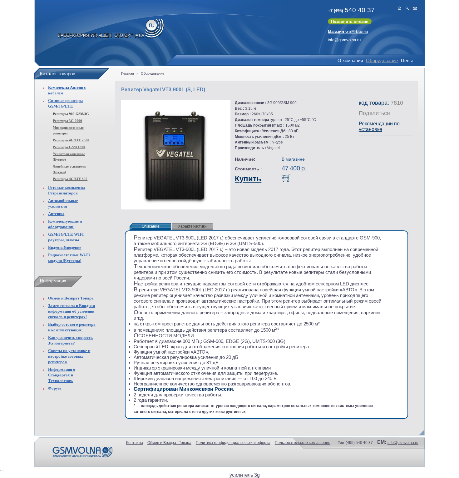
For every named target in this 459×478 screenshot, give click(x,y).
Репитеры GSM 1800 (69, 147)
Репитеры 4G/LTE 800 (70, 179)
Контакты (134, 442)
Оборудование (382, 60)
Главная (127, 73)
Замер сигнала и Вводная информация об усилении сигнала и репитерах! (71, 311)
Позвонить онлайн (349, 21)
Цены (407, 60)
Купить (248, 178)
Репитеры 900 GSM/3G (71, 114)
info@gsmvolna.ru (344, 40)
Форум (54, 388)
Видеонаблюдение (64, 247)
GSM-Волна (348, 31)
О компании (350, 60)
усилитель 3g (245, 475)
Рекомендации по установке (379, 126)
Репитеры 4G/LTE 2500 (71, 140)
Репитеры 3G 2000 (67, 121)
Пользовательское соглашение (302, 442)
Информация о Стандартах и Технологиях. (61, 375)
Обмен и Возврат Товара (71, 298)
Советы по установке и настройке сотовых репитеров (69, 356)
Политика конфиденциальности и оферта (233, 442)
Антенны (56, 213)
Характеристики (192, 226)
